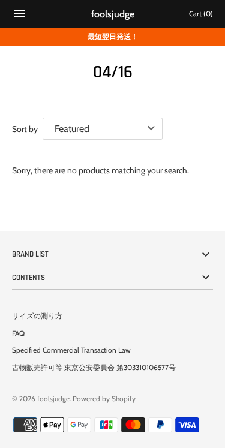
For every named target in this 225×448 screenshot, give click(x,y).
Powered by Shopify (104, 399)
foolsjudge (53, 399)
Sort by (25, 129)
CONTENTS (28, 277)
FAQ (18, 333)
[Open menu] (19, 15)
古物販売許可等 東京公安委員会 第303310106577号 (94, 367)
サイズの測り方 (37, 316)
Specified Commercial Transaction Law (71, 350)
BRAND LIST (30, 254)
